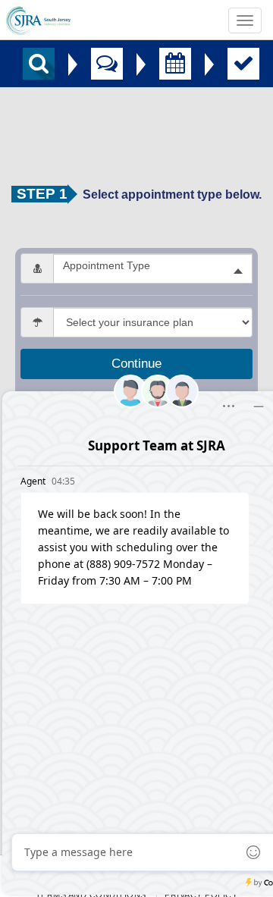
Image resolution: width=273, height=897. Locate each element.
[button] (153, 268)
